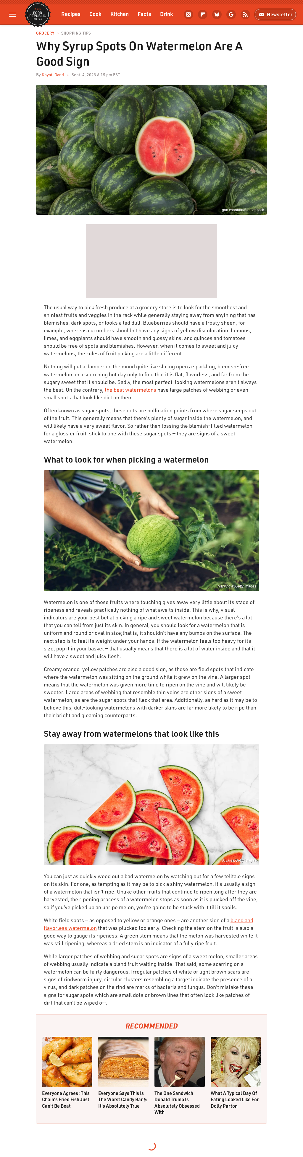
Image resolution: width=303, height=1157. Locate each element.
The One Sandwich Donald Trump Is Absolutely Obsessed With (177, 1102)
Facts (144, 13)
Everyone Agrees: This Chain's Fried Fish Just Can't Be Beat (66, 1099)
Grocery (45, 33)
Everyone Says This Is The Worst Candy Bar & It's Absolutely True (122, 1099)
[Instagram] (188, 14)
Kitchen (119, 13)
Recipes (70, 13)
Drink (166, 13)
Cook (95, 13)
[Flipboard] (202, 14)
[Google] (231, 14)
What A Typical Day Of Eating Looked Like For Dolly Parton (235, 1099)
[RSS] (245, 14)
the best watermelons (130, 389)
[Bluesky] (217, 14)
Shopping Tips (76, 33)
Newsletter (280, 14)
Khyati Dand (53, 74)
